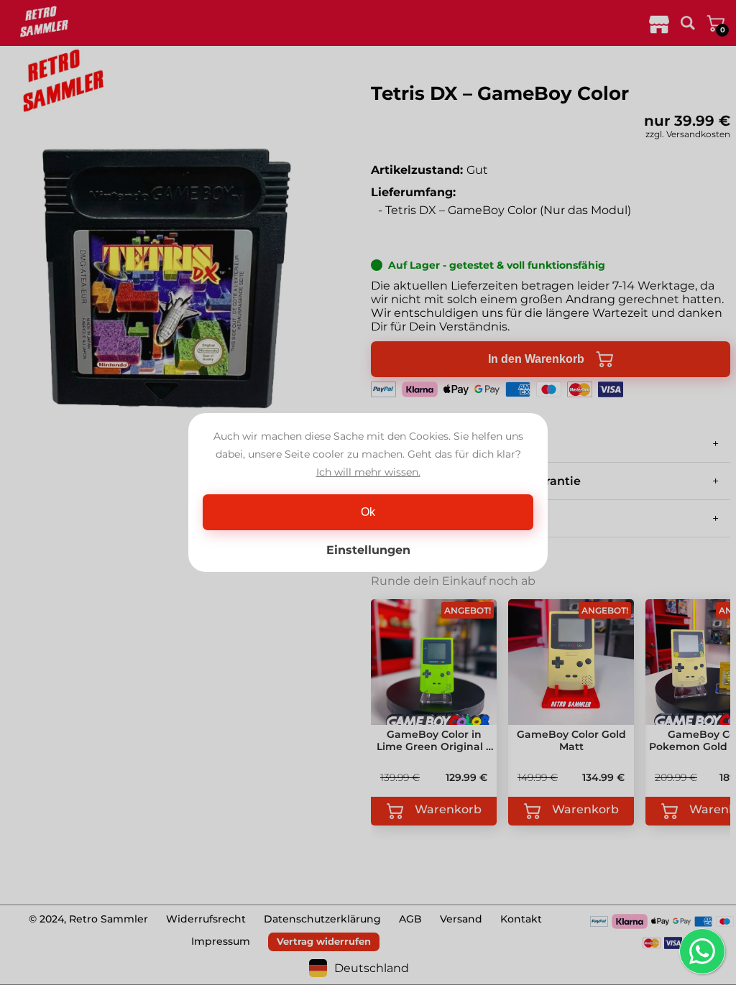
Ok (368, 512)
